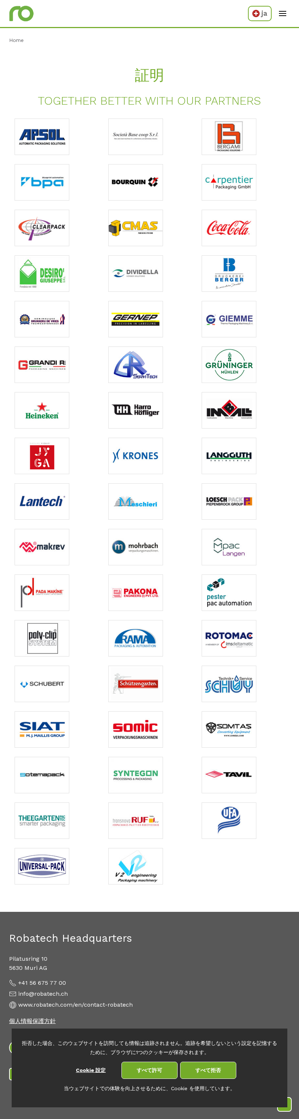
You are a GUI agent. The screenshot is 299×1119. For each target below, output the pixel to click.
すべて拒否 (208, 1070)
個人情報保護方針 (32, 1021)
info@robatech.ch (43, 993)
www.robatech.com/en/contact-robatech (75, 1004)
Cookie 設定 (91, 1070)
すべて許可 (149, 1070)
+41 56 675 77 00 (42, 982)
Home (16, 40)
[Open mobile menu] (282, 13)
